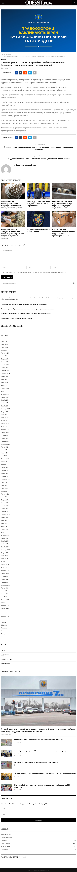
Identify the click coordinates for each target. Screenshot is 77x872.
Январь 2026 (5, 362)
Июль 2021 (4, 520)
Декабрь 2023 (5, 435)
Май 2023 (4, 456)
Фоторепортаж (5, 634)
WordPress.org (5, 663)
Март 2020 (4, 567)
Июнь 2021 (4, 523)
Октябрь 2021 (5, 512)
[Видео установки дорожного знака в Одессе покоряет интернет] (6, 742)
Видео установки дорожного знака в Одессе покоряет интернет (38, 739)
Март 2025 (4, 391)
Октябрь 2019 (5, 582)
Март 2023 (4, 462)
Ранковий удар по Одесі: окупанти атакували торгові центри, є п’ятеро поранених (27, 309)
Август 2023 (4, 447)
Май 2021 (4, 526)
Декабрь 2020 (5, 541)
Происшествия (5, 631)
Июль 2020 (4, 556)
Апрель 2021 (5, 529)
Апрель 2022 (5, 494)
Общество (4, 625)
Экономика (4, 637)
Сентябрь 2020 (5, 550)
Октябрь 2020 (5, 547)
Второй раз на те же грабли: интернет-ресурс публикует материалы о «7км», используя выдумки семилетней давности (38, 730)
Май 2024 (4, 420)
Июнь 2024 (4, 418)
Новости (3, 59)
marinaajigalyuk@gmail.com (24, 165)
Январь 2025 (5, 397)
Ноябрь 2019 (5, 579)
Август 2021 (4, 517)
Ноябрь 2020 (5, 544)
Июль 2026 (4, 344)
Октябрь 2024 (5, 406)
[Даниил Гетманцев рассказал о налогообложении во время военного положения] (6, 776)
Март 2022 (4, 497)
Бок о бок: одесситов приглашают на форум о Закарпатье (36, 762)
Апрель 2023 (5, 459)
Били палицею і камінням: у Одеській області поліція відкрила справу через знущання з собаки (62, 205)
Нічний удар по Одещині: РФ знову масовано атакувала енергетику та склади (26, 313)
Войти (3, 650)
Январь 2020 (5, 573)
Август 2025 (4, 376)
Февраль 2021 (5, 535)
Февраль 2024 (5, 429)
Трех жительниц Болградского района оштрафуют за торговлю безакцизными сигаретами (11, 205)
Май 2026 (4, 350)
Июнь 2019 (4, 594)
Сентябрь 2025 (5, 373)
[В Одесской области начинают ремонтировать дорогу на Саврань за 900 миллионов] (6, 787)
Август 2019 (4, 588)
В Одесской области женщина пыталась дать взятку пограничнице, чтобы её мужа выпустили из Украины (12, 234)
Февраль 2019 (5, 606)
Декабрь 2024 (5, 400)
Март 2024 (4, 426)
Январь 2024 (5, 432)
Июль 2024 (4, 415)
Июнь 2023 (4, 453)
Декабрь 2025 (5, 365)
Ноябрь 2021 (5, 509)
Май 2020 (4, 561)
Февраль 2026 (5, 359)
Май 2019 (4, 597)
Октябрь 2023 (5, 441)
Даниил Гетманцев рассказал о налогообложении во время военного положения (45, 774)
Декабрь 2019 (5, 576)
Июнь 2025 (4, 382)
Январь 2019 (5, 608)
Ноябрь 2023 (5, 438)
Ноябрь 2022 (5, 473)
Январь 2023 (5, 467)
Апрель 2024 (5, 423)
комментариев (7, 659)
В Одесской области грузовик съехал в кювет (38, 231)
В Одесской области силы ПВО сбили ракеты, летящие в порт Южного (39, 159)
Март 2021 (4, 532)
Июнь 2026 (4, 347)
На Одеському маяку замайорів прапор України (16, 318)
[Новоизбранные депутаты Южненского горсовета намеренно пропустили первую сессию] (6, 753)
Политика (4, 628)
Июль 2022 (4, 485)
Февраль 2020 (5, 570)
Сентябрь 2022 (5, 479)
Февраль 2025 (5, 394)
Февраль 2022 (5, 500)
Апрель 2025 (5, 388)
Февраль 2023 (5, 465)
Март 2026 (4, 356)
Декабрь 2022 (5, 470)
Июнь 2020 (4, 559)
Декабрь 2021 (5, 506)
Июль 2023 (4, 450)
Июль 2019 (4, 591)
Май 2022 (4, 491)
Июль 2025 (4, 379)
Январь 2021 (5, 538)
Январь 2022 (5, 503)
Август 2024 (4, 412)
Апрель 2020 (5, 564)
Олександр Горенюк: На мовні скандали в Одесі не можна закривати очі (38, 204)
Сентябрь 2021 (5, 514)
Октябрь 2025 (5, 371)
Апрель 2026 (5, 353)
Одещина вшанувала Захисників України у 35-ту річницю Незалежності (24, 304)
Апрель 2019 (5, 600)
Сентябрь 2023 (5, 444)
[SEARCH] (74, 283)
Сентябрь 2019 (5, 585)
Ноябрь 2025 (5, 368)
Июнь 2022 (4, 488)
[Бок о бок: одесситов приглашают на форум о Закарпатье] (6, 765)
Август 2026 (4, 341)
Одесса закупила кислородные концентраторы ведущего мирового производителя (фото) (64, 233)
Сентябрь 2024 (5, 409)
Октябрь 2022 (5, 476)
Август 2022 (4, 482)
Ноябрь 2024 (5, 403)
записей (5, 655)
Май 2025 (4, 385)
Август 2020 (4, 553)
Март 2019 (4, 603)
